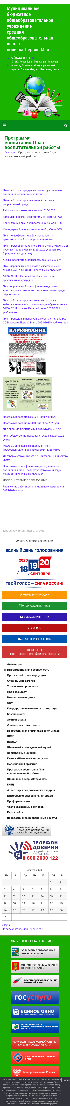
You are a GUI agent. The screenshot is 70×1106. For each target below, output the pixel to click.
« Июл (6, 925)
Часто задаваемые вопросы (25, 806)
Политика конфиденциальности (22, 929)
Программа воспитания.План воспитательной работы (26, 771)
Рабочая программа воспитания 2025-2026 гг (30, 210)
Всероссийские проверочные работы (32, 817)
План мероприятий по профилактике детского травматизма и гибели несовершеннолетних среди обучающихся (34, 290)
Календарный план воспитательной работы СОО (32, 229)
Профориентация (18, 801)
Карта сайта (15, 812)
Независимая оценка (21, 697)
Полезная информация (22, 764)
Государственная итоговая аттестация (32, 708)
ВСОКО (12, 741)
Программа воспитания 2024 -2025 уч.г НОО (29, 416)
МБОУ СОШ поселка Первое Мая (32, 941)
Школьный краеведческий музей (29, 747)
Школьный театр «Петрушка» (27, 779)
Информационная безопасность (28, 669)
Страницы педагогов (21, 680)
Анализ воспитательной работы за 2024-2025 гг (32, 259)
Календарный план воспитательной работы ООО (32, 223)
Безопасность (16, 714)
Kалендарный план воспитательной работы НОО (32, 216)
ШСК (10, 736)
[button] (4, 124)
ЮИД (10, 784)
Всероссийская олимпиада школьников (33, 730)
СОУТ (11, 703)
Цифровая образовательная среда (30, 795)
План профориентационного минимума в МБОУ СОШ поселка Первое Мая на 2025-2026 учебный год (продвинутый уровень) (35, 249)
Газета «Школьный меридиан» (27, 758)
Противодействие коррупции (26, 675)
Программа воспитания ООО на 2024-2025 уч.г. (31, 423)
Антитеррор (15, 664)
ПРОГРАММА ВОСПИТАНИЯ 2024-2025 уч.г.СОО (32, 429)
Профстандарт (17, 691)
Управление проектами (22, 686)
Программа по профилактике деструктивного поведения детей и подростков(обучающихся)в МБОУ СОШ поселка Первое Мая (32, 470)
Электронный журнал (21, 752)
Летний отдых (16, 719)
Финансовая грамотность (23, 725)
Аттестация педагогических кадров (31, 790)
